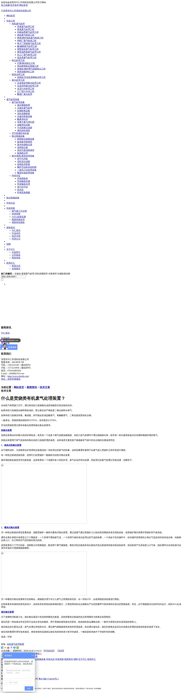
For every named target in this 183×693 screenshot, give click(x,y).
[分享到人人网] (14, 648)
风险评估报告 (18, 222)
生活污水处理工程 (25, 88)
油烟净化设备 (23, 125)
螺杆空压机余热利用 (26, 167)
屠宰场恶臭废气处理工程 (29, 52)
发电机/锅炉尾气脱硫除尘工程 (31, 69)
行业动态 (16, 233)
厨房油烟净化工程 (25, 72)
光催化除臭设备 (24, 116)
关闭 (61, 651)
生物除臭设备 (23, 111)
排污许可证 (22, 187)
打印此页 (49, 651)
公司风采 (16, 255)
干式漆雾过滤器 (24, 128)
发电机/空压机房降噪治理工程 (31, 77)
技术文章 (16, 236)
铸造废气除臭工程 (25, 35)
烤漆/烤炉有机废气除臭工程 (30, 38)
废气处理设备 (12, 99)
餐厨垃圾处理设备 (25, 173)
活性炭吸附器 (23, 113)
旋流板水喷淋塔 (24, 142)
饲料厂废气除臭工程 (26, 40)
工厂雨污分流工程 (25, 91)
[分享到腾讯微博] (11, 648)
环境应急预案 (23, 192)
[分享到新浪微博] (8, 648)
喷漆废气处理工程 (25, 29)
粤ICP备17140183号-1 (49, 679)
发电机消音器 (23, 164)
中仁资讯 (16, 230)
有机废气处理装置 (15, 644)
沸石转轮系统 (23, 130)
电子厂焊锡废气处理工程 (29, 43)
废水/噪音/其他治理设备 (23, 156)
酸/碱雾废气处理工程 (27, 46)
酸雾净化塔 (22, 119)
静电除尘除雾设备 (25, 139)
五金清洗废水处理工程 (28, 86)
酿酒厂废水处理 (24, 94)
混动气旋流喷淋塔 (25, 150)
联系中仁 (10, 263)
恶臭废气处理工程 (25, 26)
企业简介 (16, 252)
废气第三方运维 (19, 211)
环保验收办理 (23, 184)
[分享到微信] (17, 648)
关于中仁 (10, 249)
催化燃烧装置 (23, 105)
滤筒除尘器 (22, 147)
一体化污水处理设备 (26, 170)
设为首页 (14, 5)
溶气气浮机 (22, 159)
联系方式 (16, 266)
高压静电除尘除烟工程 (28, 66)
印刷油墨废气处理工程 (28, 32)
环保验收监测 (23, 181)
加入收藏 (5, 5)
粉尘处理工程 (18, 60)
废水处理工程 (18, 80)
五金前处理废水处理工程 (29, 83)
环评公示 (16, 239)
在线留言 (16, 269)
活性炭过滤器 (23, 161)
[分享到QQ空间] (5, 648)
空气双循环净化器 (20, 133)
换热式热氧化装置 (12, 445)
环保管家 (10, 208)
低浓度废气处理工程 (26, 57)
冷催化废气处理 (24, 108)
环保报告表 (22, 178)
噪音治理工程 (18, 74)
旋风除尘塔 (22, 153)
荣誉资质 (16, 258)
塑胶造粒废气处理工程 (28, 49)
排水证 (20, 190)
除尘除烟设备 (18, 136)
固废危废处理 (18, 219)
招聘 (8, 244)
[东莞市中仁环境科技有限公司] (16, 11)
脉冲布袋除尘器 (24, 144)
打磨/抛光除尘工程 (26, 63)
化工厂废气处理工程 (26, 55)
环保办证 (16, 175)
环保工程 (10, 21)
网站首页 (23, 5)
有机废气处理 (18, 24)
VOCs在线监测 (19, 217)
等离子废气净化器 (25, 122)
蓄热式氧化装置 (11, 527)
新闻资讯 (10, 227)
